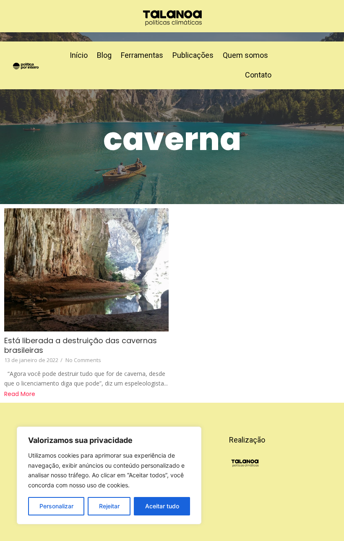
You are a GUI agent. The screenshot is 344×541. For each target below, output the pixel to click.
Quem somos (245, 55)
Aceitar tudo (162, 506)
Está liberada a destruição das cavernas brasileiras (80, 345)
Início (79, 55)
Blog (104, 55)
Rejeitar (109, 506)
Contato (258, 74)
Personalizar (56, 506)
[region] (109, 475)
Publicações (193, 55)
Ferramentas (142, 55)
